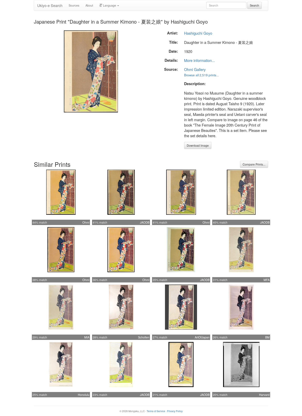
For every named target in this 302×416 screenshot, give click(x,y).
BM (267, 337)
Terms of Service (156, 411)
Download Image (198, 145)
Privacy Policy (175, 411)
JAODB (144, 222)
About (89, 5)
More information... (199, 60)
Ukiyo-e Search (49, 5)
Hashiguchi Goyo (198, 33)
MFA (267, 280)
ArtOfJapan (202, 337)
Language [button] (109, 5)
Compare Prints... (254, 164)
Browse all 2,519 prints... (201, 75)
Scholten (143, 337)
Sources (74, 5)
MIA (86, 337)
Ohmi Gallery (195, 69)
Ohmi (85, 222)
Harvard (264, 395)
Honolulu (83, 395)
